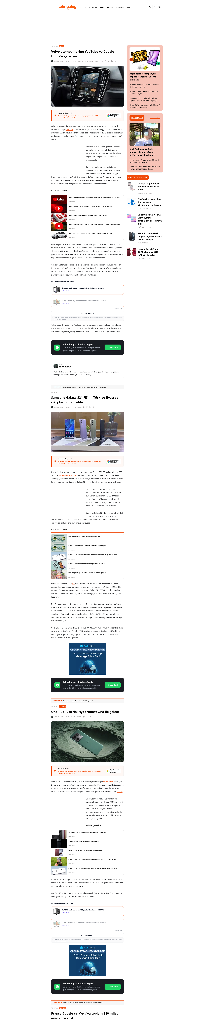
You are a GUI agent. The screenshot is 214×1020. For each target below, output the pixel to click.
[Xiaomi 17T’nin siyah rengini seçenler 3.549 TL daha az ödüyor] (131, 236)
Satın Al (64, 291)
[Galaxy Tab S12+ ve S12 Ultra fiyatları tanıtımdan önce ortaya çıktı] (131, 217)
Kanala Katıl (112, 347)
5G (73, 583)
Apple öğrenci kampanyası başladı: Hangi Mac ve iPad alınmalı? (143, 76)
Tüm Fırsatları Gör (86, 313)
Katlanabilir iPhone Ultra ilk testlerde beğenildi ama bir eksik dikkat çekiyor (143, 99)
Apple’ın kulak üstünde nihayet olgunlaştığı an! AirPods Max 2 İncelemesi (142, 152)
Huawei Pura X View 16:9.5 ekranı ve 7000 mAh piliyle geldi (148, 252)
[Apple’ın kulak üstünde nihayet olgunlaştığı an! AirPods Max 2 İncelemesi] (145, 134)
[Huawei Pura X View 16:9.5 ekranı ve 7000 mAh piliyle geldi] (131, 251)
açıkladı (69, 129)
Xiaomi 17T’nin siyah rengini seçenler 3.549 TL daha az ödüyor (150, 236)
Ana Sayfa (54, 46)
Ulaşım (61, 46)
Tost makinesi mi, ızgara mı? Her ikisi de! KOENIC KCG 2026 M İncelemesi (145, 168)
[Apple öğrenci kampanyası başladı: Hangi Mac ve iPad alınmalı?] (145, 59)
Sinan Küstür (58, 61)
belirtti (119, 791)
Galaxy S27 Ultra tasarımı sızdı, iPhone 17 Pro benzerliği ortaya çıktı (145, 106)
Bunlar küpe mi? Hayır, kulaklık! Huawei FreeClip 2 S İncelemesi (144, 161)
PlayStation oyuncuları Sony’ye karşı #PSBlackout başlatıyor (149, 202)
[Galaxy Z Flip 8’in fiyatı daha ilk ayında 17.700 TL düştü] (131, 186)
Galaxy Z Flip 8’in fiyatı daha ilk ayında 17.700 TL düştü (150, 186)
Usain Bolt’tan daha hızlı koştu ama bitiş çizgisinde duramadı (144, 85)
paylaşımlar (108, 781)
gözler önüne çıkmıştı (68, 475)
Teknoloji (62, 706)
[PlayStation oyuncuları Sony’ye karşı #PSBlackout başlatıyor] (131, 202)
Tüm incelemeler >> (155, 118)
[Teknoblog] (67, 7)
